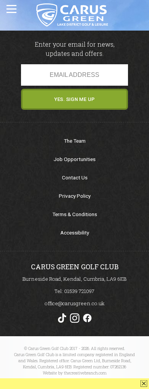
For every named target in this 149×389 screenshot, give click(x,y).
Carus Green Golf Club (72, 15)
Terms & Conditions (74, 214)
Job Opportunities (74, 159)
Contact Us (74, 177)
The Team (75, 141)
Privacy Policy (75, 196)
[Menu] (12, 7)
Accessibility (74, 232)
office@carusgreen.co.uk (75, 303)
